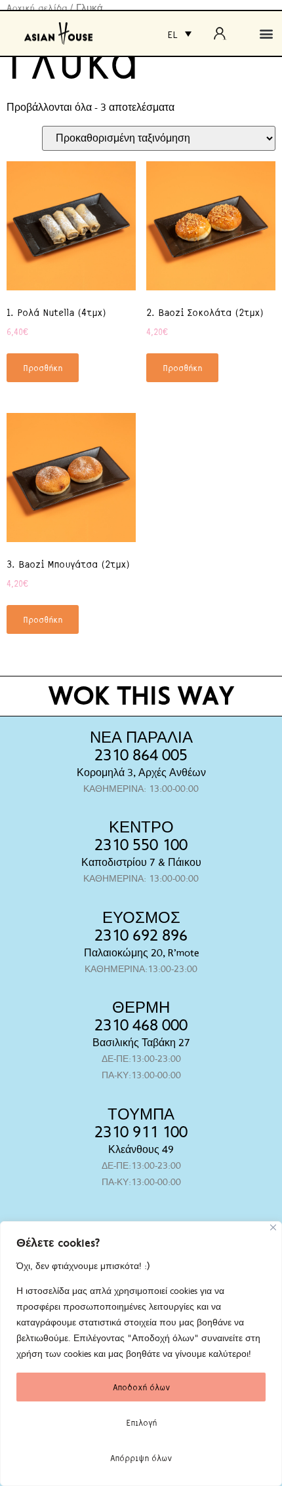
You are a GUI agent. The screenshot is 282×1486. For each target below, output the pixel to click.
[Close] (273, 1227)
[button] (266, 34)
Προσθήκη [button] (42, 367)
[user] (223, 33)
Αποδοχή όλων (141, 1386)
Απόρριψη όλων (141, 1457)
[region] (141, 1353)
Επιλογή (141, 1422)
